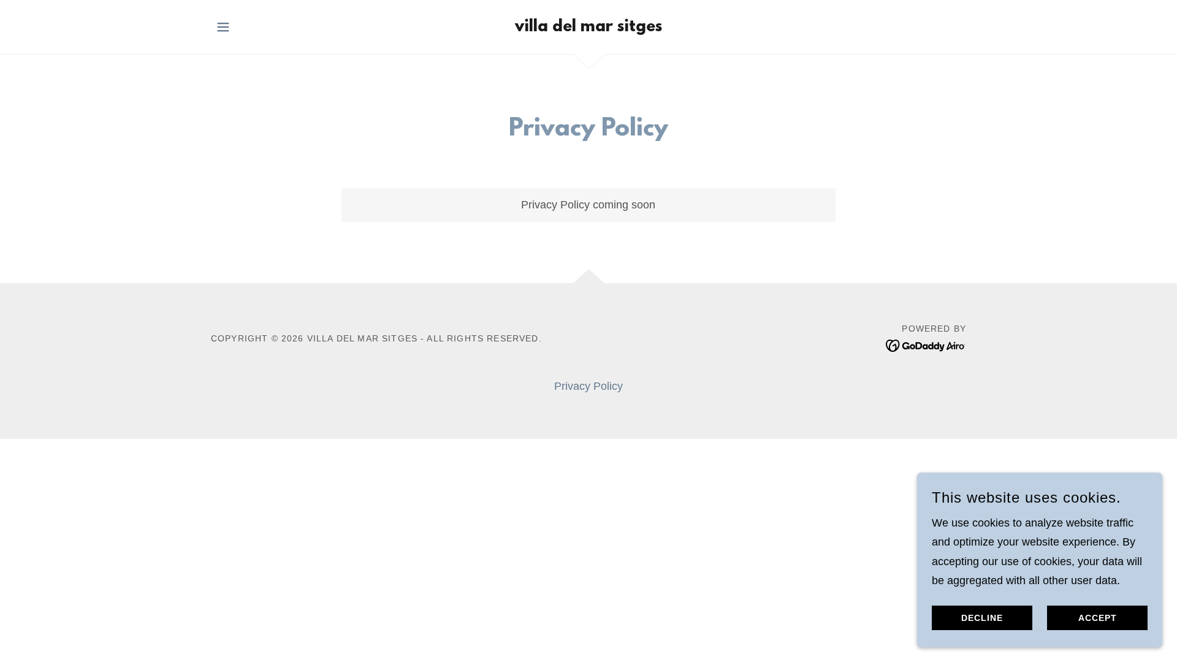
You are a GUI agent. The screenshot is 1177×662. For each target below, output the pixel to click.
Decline (982, 618)
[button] (223, 27)
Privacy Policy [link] (588, 386)
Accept (1097, 618)
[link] (588, 27)
